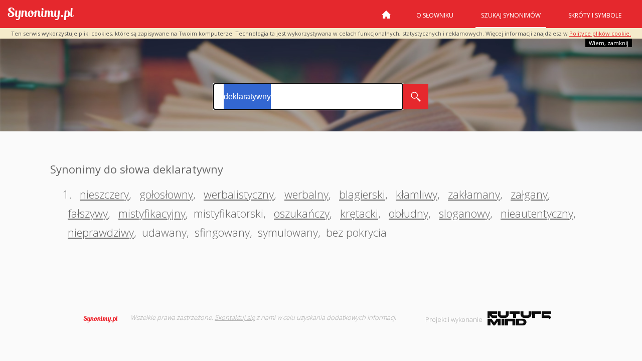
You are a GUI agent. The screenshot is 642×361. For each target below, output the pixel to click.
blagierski (362, 194)
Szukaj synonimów (511, 15)
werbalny (306, 194)
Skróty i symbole (594, 15)
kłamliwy (416, 194)
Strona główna (386, 19)
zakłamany (474, 194)
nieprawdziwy (101, 232)
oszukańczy (302, 213)
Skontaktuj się (235, 317)
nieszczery (104, 194)
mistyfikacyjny (152, 213)
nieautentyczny (537, 213)
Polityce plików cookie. (600, 33)
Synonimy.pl (41, 14)
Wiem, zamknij (608, 43)
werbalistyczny (239, 194)
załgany (529, 194)
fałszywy (88, 213)
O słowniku (434, 15)
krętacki (359, 213)
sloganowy (464, 213)
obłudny (408, 213)
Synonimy (103, 318)
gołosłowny (166, 194)
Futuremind (519, 318)
